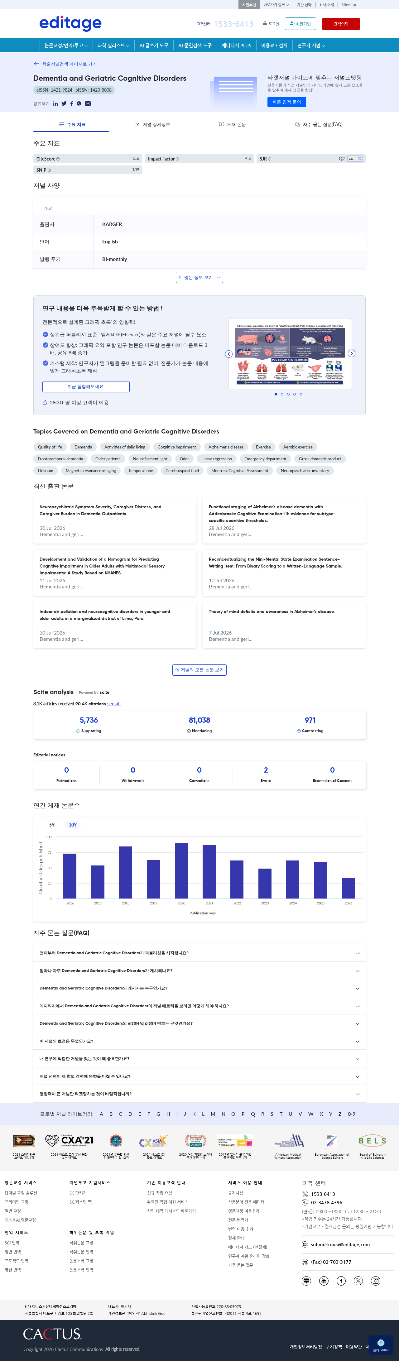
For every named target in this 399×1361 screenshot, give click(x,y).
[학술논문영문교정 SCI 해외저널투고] (71, 24)
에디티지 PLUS (236, 45)
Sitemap (349, 4)
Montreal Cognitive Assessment (239, 470)
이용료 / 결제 (274, 45)
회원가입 (303, 24)
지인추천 (249, 4)
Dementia (83, 446)
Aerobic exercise (298, 446)
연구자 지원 (309, 45)
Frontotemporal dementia (60, 458)
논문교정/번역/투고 (64, 45)
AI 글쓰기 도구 (153, 45)
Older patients (108, 458)
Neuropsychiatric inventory (305, 470)
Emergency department (265, 458)
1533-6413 (234, 23)
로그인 (274, 24)
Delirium (45, 470)
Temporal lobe (140, 470)
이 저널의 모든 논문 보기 (199, 670)
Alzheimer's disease (226, 446)
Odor (184, 458)
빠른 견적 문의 (286, 102)
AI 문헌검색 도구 (195, 45)
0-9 (351, 1114)
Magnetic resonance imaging (91, 470)
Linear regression (216, 458)
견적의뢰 (341, 24)
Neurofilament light (150, 458)
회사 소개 (326, 4)
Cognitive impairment (177, 446)
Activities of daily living (124, 446)
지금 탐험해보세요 (86, 387)
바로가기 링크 (274, 4)
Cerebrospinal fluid (182, 470)
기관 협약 (304, 4)
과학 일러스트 (112, 45)
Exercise (263, 446)
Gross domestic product (320, 458)
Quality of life (50, 446)
